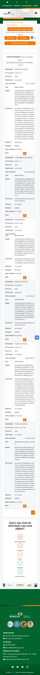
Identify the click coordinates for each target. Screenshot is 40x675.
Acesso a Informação (16, 22)
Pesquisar (11, 38)
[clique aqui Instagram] (27, 667)
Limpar (24, 38)
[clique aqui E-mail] (12, 667)
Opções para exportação (20, 43)
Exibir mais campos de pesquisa (19, 29)
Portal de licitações (12, 25)
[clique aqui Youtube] (22, 667)
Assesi (13, 672)
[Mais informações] (24, 153)
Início (6, 22)
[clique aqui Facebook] (17, 667)
